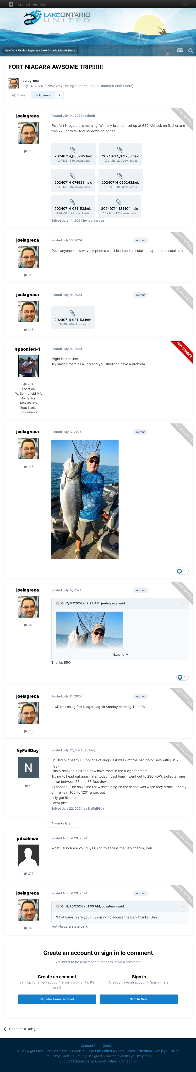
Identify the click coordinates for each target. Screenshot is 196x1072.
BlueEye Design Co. (137, 1056)
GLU (43, 4)
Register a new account (57, 999)
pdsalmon (27, 838)
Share (20, 95)
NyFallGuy (27, 750)
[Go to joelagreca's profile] (13, 83)
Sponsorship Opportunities (95, 1061)
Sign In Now (139, 999)
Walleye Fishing (168, 1051)
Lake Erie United (99, 1051)
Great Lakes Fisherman (134, 1051)
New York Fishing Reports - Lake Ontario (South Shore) (90, 86)
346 (30, 151)
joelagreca (30, 80)
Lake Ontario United (51, 1051)
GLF (28, 4)
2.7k (30, 384)
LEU (20, 4)
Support (65, 1061)
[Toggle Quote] (58, 603)
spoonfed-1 (27, 349)
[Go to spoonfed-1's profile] (28, 366)
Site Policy (52, 1056)
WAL (35, 4)
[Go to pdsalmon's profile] (28, 855)
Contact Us (89, 1046)
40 (30, 786)
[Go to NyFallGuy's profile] (28, 767)
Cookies (109, 1046)
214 (30, 873)
